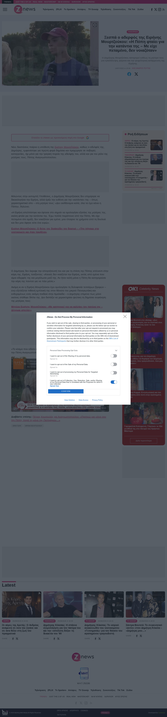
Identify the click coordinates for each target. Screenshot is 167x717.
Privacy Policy (97, 400)
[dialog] (83, 358)
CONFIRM (65, 391)
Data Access (83, 400)
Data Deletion (69, 400)
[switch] (114, 356)
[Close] (125, 317)
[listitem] (83, 350)
